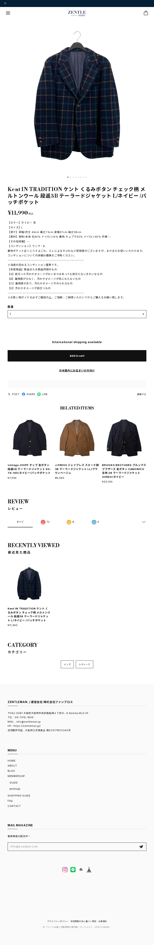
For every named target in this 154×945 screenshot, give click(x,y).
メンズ (67, 664)
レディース (84, 664)
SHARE (30, 394)
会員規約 (102, 921)
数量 (10, 306)
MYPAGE (15, 789)
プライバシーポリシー (58, 921)
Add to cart (77, 355)
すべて (20, 521)
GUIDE (14, 782)
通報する (141, 394)
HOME (12, 760)
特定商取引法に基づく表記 (83, 921)
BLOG (11, 770)
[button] (67, 177)
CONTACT (14, 806)
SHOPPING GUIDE (19, 795)
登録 (141, 847)
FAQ (10, 800)
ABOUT (12, 765)
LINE (45, 394)
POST (16, 394)
